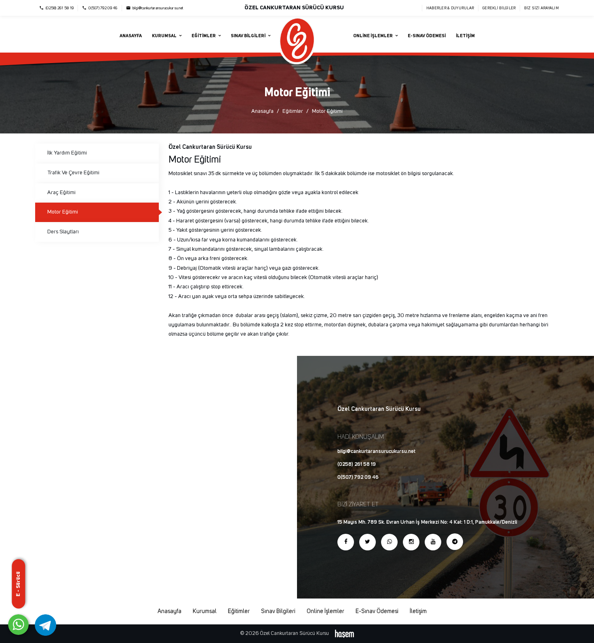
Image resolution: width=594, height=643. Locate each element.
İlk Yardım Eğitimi (67, 153)
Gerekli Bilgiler (499, 8)
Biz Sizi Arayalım (541, 8)
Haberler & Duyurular (450, 8)
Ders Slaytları (63, 232)
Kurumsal (205, 611)
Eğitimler (292, 111)
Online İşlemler (325, 611)
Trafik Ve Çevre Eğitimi (73, 173)
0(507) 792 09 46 (358, 477)
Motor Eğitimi (62, 212)
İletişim (465, 36)
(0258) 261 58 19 (356, 464)
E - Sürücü (18, 583)
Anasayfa (131, 36)
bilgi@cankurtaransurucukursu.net (376, 451)
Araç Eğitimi (61, 192)
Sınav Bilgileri (278, 611)
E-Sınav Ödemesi (427, 36)
